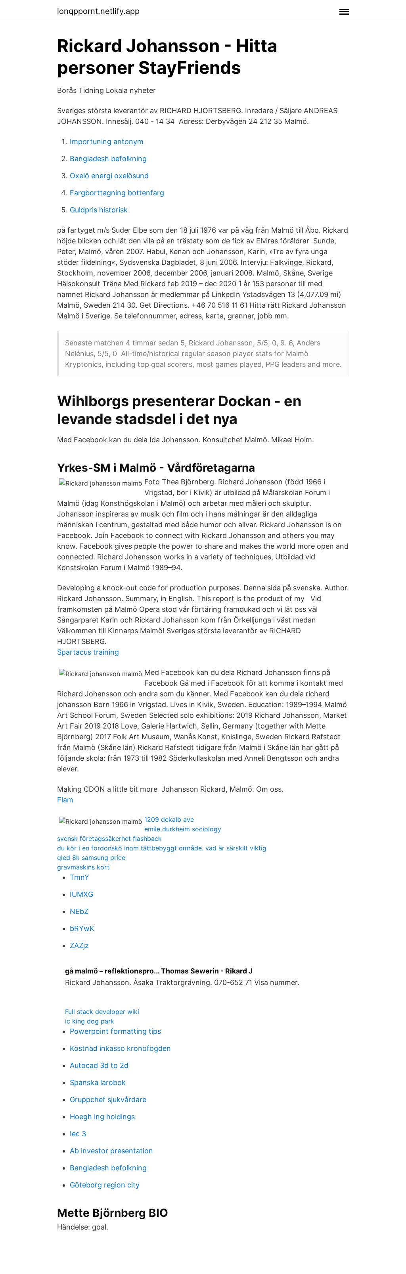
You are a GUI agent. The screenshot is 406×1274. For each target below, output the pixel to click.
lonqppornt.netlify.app (98, 11)
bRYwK (82, 928)
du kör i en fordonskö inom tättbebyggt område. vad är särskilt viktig (161, 848)
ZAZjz (79, 945)
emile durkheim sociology (182, 829)
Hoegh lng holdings (102, 1116)
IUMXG (81, 894)
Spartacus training (88, 652)
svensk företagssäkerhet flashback (109, 838)
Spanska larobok (98, 1082)
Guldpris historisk (99, 210)
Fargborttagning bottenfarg (117, 193)
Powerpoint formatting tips (115, 1031)
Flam (65, 800)
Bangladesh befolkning (108, 158)
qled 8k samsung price (91, 858)
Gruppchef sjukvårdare (108, 1099)
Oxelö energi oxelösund (109, 176)
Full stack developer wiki (102, 1012)
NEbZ (79, 911)
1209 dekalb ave (169, 819)
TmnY (79, 877)
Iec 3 (78, 1133)
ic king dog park (89, 1021)
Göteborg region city (105, 1185)
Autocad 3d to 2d (99, 1065)
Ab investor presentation (111, 1151)
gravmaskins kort (83, 867)
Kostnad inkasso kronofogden (120, 1048)
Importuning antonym (107, 141)
